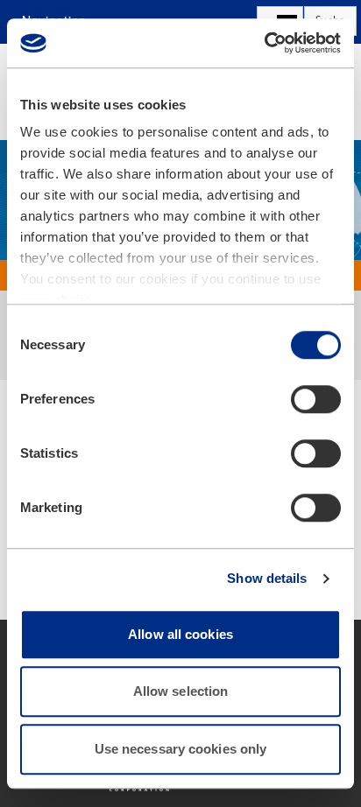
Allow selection (181, 691)
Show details (267, 578)
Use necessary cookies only (181, 748)
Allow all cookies (180, 634)
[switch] (316, 399)
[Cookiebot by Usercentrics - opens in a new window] (264, 43)
